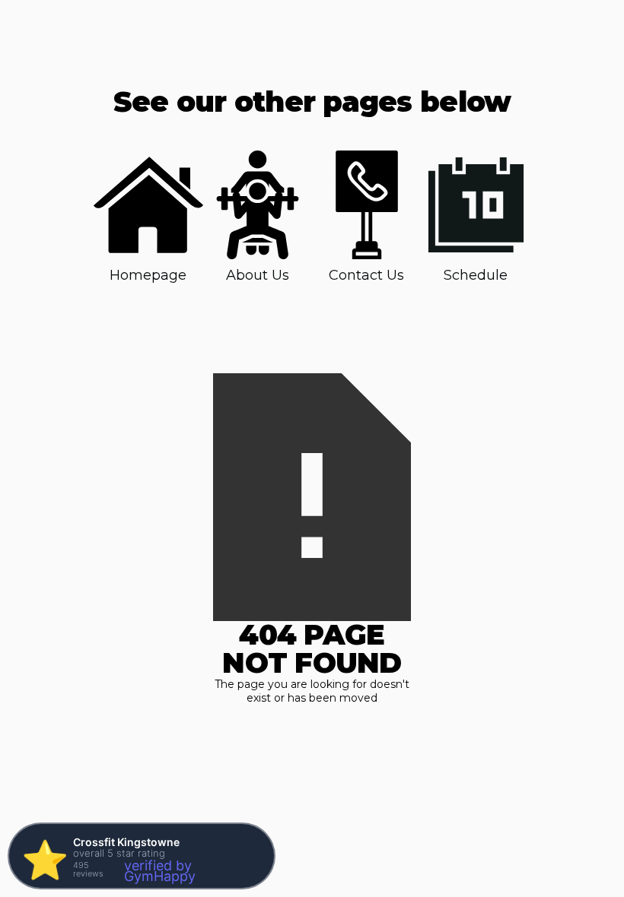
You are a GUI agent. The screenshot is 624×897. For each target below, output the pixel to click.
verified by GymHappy (160, 870)
